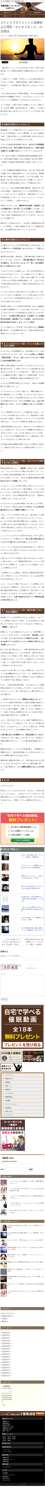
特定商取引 (6, 1476)
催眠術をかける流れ (8, 1427)
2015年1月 (5, 1370)
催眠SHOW (6, 1457)
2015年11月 (6, 1343)
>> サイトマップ (7, 1115)
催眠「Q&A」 (6, 1430)
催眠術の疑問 (6, 1425)
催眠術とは (6, 1421)
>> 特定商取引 (6, 1108)
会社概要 (5, 1473)
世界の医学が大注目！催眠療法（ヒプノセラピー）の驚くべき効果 (34, 942)
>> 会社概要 (6, 1100)
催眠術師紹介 (7, 1447)
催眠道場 (5, 1455)
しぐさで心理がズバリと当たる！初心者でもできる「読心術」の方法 (11, 942)
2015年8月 (5, 1351)
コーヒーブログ (7, 1451)
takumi (36, 35)
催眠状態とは (6, 1423)
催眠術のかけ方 (7, 1418)
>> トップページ (7, 1075)
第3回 (13, 1437)
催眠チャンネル (7, 1434)
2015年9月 (5, 1348)
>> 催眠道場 (6, 1089)
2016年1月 (5, 1338)
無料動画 (5, 1464)
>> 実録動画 (6, 1082)
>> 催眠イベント (7, 1086)
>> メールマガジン (8, 1093)
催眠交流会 (6, 1461)
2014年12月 (6, 1373)
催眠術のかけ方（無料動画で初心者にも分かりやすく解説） (25, 1262)
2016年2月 (5, 1335)
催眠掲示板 (6, 1443)
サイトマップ (6, 1480)
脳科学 (4, 1321)
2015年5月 (5, 1359)
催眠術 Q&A (9, 1159)
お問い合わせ (6, 1478)
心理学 (10, 35)
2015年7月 (5, 1354)
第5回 (9, 1438)
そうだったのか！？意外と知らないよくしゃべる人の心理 (25, 1240)
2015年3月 (5, 1365)
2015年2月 (5, 1367)
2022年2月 (5, 1332)
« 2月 (3, 1405)
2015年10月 (6, 1346)
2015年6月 (5, 1356)
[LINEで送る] (23, 62)
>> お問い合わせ (7, 1111)
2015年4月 (5, 1362)
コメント (3, 974)
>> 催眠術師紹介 (7, 1097)
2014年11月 (6, 1375)
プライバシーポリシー (9, 1475)
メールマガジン (7, 1467)
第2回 (9, 1437)
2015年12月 (6, 1340)
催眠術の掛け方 (7, 1316)
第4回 (4, 1438)
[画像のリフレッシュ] (20, 965)
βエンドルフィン (7, 1313)
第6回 (13, 1438)
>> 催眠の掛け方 (7, 1078)
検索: (2, 1169)
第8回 (9, 1440)
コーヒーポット (7, 1449)
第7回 (4, 1440)
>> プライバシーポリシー (10, 1104)
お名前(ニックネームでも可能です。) (11, 956)
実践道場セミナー (8, 1459)
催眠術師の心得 (7, 1429)
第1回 (4, 1437)
